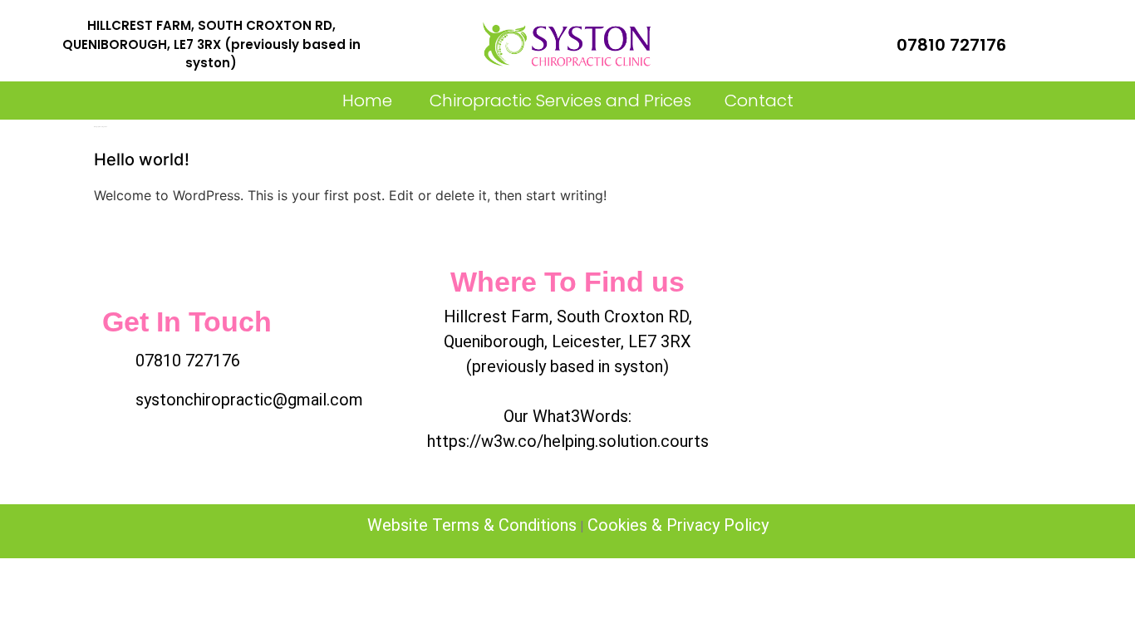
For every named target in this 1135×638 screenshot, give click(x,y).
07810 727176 (951, 44)
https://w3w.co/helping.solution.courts (568, 441)
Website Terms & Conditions (472, 525)
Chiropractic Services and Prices (558, 100)
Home (367, 100)
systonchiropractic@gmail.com (249, 400)
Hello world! (141, 159)
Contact (759, 100)
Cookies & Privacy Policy (678, 525)
